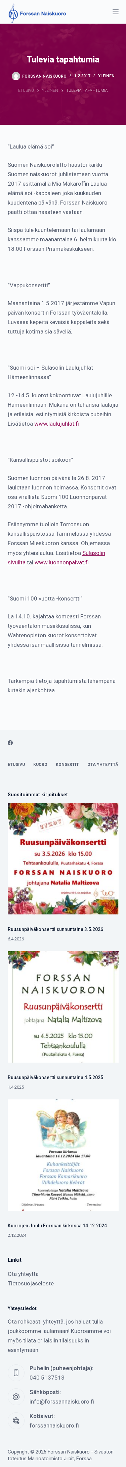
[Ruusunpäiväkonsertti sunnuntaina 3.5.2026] (63, 858)
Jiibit (69, 1459)
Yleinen (106, 76)
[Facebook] (10, 742)
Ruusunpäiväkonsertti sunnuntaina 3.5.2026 (55, 929)
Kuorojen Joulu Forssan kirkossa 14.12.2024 (57, 1225)
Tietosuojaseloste (31, 1283)
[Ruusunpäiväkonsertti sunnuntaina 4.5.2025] (63, 1007)
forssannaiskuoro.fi (54, 1425)
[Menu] (116, 12)
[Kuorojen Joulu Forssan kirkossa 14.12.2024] (63, 1155)
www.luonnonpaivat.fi (62, 562)
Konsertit (67, 764)
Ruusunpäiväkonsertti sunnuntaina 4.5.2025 (55, 1077)
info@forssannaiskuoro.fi (62, 1401)
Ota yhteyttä (102, 764)
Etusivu (16, 764)
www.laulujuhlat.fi (56, 423)
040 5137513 (47, 1377)
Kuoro (40, 764)
